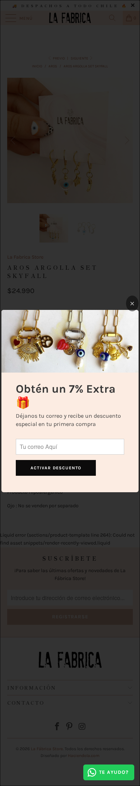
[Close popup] (132, 303)
